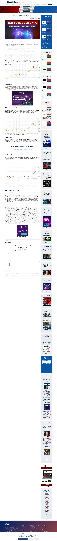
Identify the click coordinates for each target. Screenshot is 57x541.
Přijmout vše (23, 538)
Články (9, 4)
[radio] (19, 249)
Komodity (19, 4)
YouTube (23, 526)
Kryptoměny (23, 4)
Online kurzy (44, 4)
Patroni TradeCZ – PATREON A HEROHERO (34, 526)
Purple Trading (32, 18)
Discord (23, 530)
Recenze (49, 23)
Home (7, 4)
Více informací (47, 148)
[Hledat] (51, 0)
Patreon (40, 4)
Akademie (31, 4)
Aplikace (49, 107)
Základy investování (44, 531)
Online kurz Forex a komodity (34, 530)
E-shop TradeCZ (32, 527)
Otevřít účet (49, 21)
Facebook (23, 525)
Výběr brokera (43, 525)
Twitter (23, 529)
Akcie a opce (14, 4)
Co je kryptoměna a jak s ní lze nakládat (45, 530)
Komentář (7, 256)
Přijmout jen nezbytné (34, 538)
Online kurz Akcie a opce (33, 531)
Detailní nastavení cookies (30, 536)
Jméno (6, 263)
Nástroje (36, 4)
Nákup (49, 79)
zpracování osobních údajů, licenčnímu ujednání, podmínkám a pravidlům (46, 368)
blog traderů (9, 242)
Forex (28, 4)
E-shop (50, 4)
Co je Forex (43, 526)
